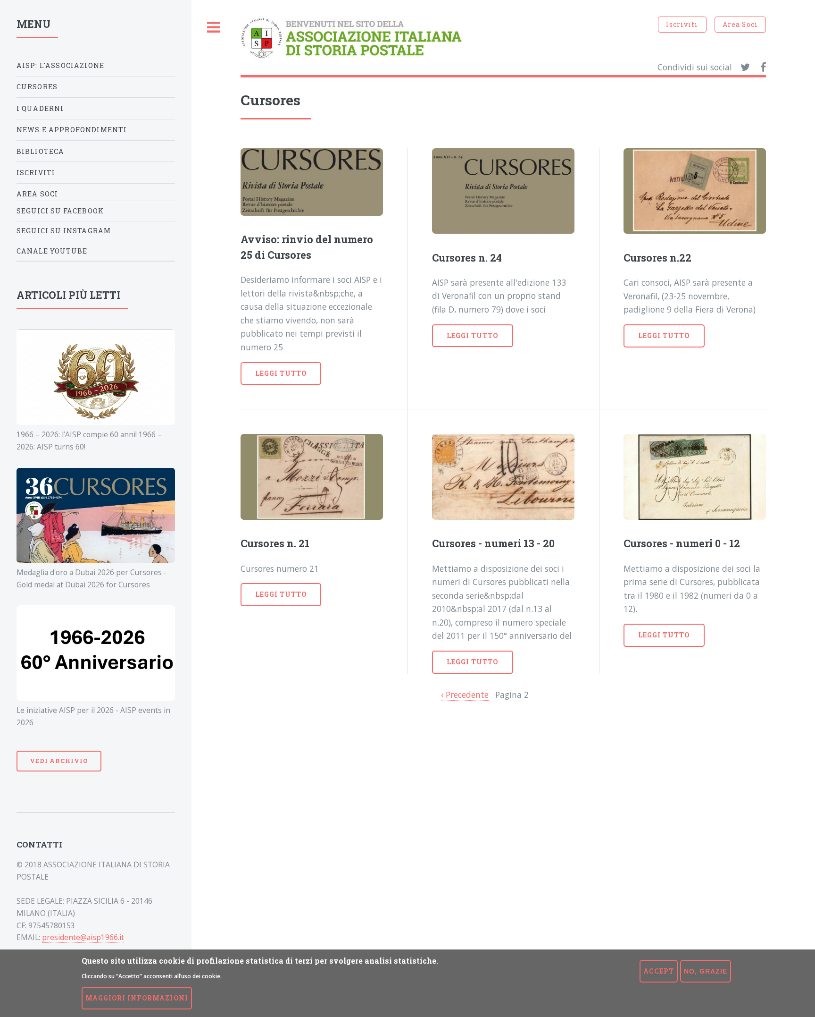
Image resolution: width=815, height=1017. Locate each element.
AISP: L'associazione (60, 65)
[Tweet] (745, 67)
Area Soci (740, 24)
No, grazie (705, 971)
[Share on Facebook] (763, 67)
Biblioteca (41, 151)
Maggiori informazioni (136, 997)
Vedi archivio (59, 760)
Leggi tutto (281, 373)
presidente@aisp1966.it (83, 937)
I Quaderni (40, 108)
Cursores (37, 86)
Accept (658, 970)
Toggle (213, 27)
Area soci (37, 193)
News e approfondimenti (72, 129)
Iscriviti (682, 24)
